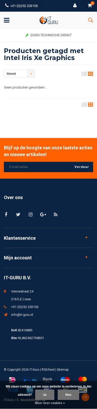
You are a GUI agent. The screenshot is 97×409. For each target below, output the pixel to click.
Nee (68, 395)
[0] (90, 6)
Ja (45, 395)
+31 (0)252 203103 (24, 6)
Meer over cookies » (50, 403)
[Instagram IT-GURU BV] (30, 214)
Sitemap (63, 369)
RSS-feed (48, 369)
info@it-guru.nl (22, 315)
